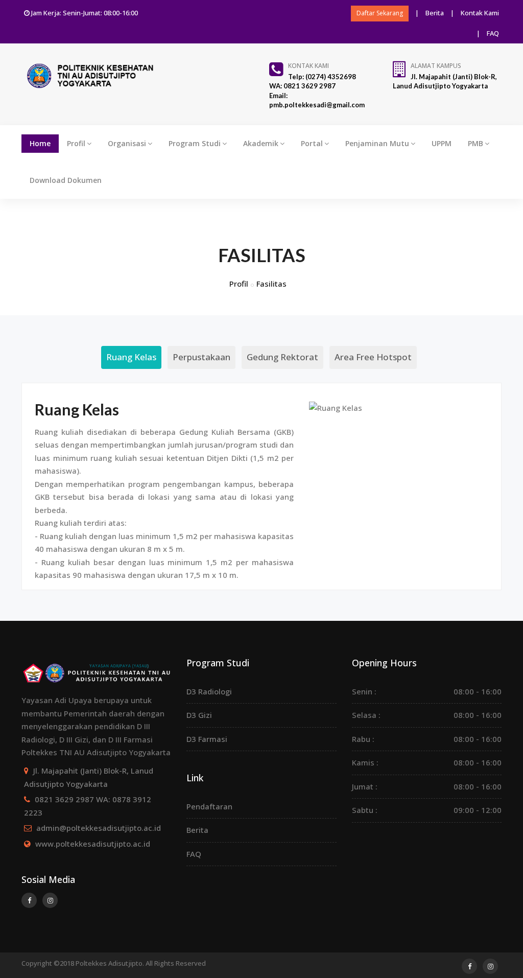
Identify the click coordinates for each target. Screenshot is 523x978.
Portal (312, 143)
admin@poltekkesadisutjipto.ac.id (98, 828)
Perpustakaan (201, 357)
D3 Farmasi (206, 739)
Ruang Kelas (131, 357)
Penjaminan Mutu (377, 143)
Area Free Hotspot (373, 357)
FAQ (493, 33)
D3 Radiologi (209, 691)
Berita (434, 12)
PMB (475, 143)
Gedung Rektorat (282, 357)
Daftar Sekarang (379, 13)
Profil (76, 143)
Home (40, 143)
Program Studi (195, 143)
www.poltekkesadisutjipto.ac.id (92, 844)
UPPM (441, 143)
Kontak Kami (480, 12)
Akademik (260, 143)
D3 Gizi (199, 715)
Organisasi (127, 143)
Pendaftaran (209, 806)
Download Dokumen (66, 180)
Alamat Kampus (436, 65)
